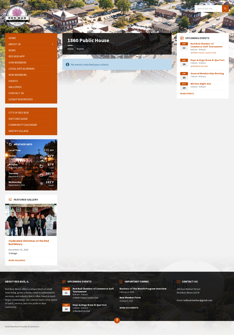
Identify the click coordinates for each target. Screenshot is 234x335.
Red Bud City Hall (200, 66)
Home (70, 48)
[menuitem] (31, 38)
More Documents (129, 307)
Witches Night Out (200, 83)
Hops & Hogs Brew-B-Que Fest (207, 60)
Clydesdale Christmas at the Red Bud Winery (29, 242)
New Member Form (130, 297)
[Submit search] (225, 8)
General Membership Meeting (207, 73)
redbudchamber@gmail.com (197, 300)
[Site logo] (17, 26)
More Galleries (17, 260)
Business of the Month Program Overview (143, 288)
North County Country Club (204, 52)
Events (80, 48)
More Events (187, 93)
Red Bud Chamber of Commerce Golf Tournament (206, 45)
